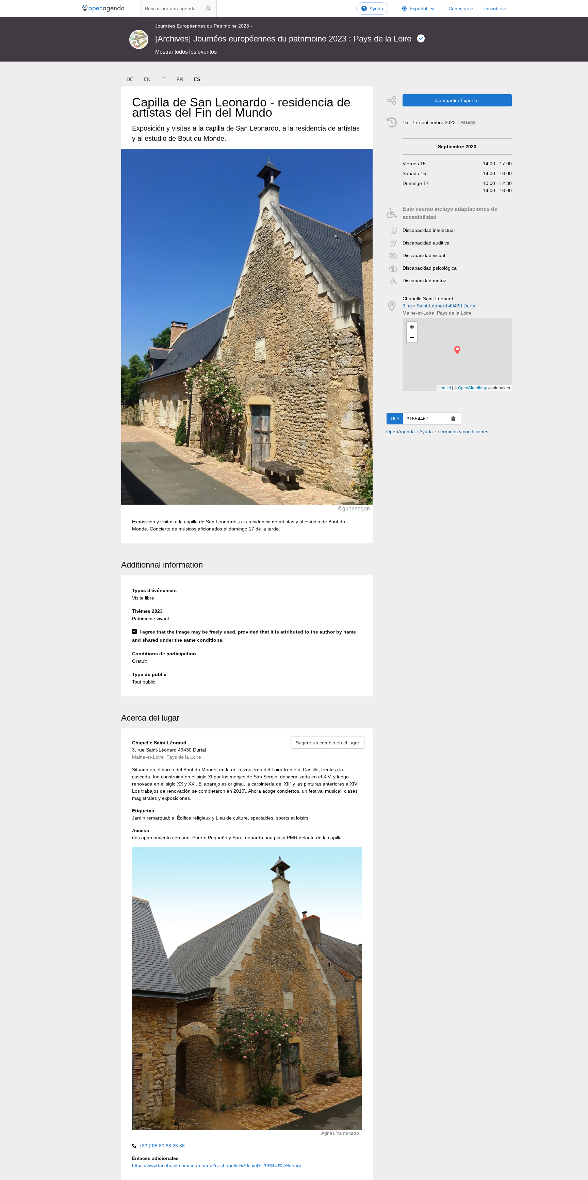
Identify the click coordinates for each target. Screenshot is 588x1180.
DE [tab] (130, 79)
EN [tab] (147, 79)
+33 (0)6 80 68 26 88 (162, 1145)
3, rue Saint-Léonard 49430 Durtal (439, 305)
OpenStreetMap (472, 387)
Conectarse (460, 8)
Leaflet (444, 387)
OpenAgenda (400, 431)
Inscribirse (495, 8)
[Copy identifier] (453, 418)
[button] (457, 350)
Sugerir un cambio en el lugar (327, 742)
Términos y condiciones (462, 431)
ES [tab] (197, 79)
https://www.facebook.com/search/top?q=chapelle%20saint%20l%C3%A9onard (216, 1165)
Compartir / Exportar (457, 100)
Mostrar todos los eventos (186, 52)
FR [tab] (180, 79)
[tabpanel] (246, 314)
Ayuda (376, 8)
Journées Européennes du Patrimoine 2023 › (203, 26)
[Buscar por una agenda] (208, 8)
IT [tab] (163, 79)
